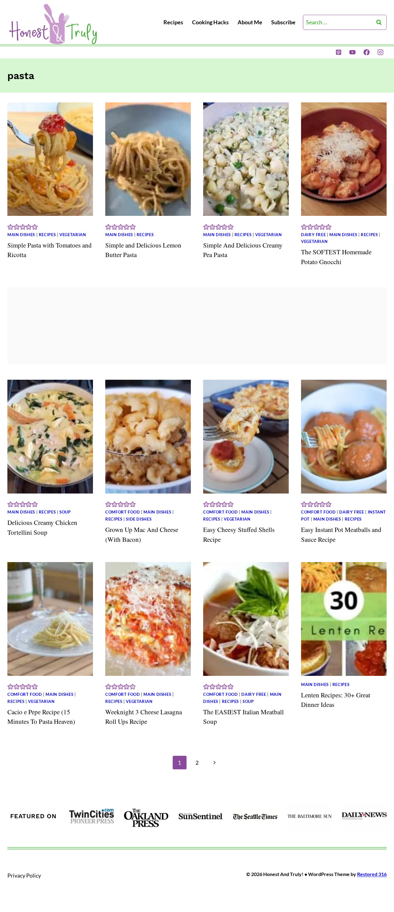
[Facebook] (366, 52)
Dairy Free (313, 234)
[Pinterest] (338, 52)
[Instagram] (380, 52)
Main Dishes (21, 234)
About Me (250, 22)
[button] (10, 226)
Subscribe (283, 22)
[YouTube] (352, 52)
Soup (65, 512)
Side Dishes (138, 519)
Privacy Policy (24, 875)
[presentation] (50, 159)
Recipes (173, 22)
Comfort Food (122, 512)
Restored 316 (372, 874)
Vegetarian (72, 234)
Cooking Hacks (210, 22)
